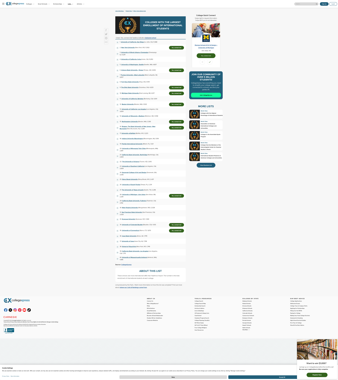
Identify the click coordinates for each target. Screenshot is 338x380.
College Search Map (200, 303)
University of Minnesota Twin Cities (134, 148)
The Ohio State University (129, 87)
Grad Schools (43, 4)
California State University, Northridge (134, 155)
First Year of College (296, 323)
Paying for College (295, 313)
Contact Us (150, 301)
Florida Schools (246, 320)
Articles (79, 4)
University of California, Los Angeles (134, 109)
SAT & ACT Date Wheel (201, 325)
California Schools (247, 310)
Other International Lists (139, 11)
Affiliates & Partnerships (154, 313)
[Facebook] (6, 311)
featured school (150, 38)
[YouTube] (24, 311)
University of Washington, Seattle (132, 64)
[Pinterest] (20, 311)
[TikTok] (29, 311)
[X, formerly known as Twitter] (10, 311)
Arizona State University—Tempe (132, 70)
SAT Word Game (199, 323)
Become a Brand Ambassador (155, 315)
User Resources (199, 330)
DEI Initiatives (151, 308)
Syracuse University (128, 219)
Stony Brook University (130, 179)
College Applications (296, 301)
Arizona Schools (246, 306)
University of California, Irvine (131, 59)
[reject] (202, 62)
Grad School (198, 315)
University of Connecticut (130, 230)
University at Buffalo (128, 133)
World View (129, 11)
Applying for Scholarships (297, 308)
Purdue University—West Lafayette (132, 75)
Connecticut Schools (248, 315)
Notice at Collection (22, 321)
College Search (199, 301)
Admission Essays (295, 303)
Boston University (128, 104)
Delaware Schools (247, 318)
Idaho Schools (246, 327)
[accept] (209, 62)
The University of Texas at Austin (133, 190)
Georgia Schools (247, 323)
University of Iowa (128, 241)
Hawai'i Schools (246, 325)
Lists (69, 4)
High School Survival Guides (298, 320)
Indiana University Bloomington (132, 138)
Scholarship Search (200, 306)
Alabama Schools (247, 301)
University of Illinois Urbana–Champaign (134, 52)
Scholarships (57, 4)
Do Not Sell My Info (41, 321)
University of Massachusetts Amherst (134, 257)
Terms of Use (7, 321)
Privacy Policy (13, 321)
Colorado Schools (247, 313)
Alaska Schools (246, 303)
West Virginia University (130, 207)
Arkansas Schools (247, 308)
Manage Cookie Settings (52, 321)
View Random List (206, 165)
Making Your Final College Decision (300, 315)
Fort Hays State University (130, 82)
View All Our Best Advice (297, 325)
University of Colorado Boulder (132, 225)
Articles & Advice (199, 308)
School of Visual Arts (129, 246)
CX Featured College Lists (202, 313)
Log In (333, 4)
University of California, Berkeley (132, 99)
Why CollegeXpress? (153, 303)
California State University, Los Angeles (135, 251)
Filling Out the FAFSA (296, 310)
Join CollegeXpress (206, 95)
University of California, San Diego (132, 42)
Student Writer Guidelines (154, 318)
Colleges (29, 4)
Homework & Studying (296, 318)
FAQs (148, 306)
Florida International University (132, 144)
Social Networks (151, 310)
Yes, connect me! (176, 47)
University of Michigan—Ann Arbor (133, 194)
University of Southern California (133, 166)
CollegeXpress (126, 264)
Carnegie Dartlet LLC (17, 320)
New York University (128, 47)
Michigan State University (130, 93)
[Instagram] (15, 311)
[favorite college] (117, 42)
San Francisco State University (132, 212)
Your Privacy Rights (32, 321)
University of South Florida (131, 184)
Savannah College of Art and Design (134, 172)
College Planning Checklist (202, 320)
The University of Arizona (130, 161)
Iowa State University (129, 236)
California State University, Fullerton (134, 201)
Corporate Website (152, 320)
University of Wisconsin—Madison (133, 116)
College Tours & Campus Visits (298, 306)
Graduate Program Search (202, 318)
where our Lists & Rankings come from (133, 287)
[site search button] (317, 4)
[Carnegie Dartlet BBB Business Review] (9, 333)
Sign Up (324, 4)
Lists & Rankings (119, 11)
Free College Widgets (201, 327)
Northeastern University (130, 121)
